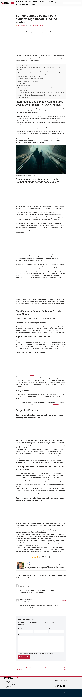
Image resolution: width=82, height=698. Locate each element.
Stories (32, 4)
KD (16, 11)
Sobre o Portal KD (8, 682)
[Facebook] (55, 686)
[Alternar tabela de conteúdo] (63, 65)
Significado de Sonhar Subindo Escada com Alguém (32, 74)
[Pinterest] (61, 686)
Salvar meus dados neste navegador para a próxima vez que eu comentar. (36, 653)
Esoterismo (50, 1)
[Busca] (79, 3)
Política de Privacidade (9, 684)
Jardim (45, 3)
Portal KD (56, 404)
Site (50, 628)
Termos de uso (7, 686)
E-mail (35, 628)
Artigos (18, 1)
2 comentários (35, 25)
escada (32, 375)
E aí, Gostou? (20, 83)
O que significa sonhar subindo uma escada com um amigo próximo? (41, 92)
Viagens (18, 4)
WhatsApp (25, 4)
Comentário (21, 634)
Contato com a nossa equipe (10, 687)
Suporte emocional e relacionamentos (30, 79)
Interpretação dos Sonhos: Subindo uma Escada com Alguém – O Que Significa (38, 68)
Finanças (26, 3)
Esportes (19, 3)
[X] (64, 686)
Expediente (7, 681)
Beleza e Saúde (27, 1)
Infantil (39, 3)
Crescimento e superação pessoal (29, 76)
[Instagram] (58, 686)
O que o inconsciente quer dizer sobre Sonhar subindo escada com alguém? (39, 72)
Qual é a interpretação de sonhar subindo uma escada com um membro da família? (39, 96)
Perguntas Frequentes (23, 85)
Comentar (63, 585)
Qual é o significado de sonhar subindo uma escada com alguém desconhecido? (39, 89)
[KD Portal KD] (7, 3)
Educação (42, 1)
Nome (20, 628)
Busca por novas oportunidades (28, 81)
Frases (33, 3)
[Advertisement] (41, 45)
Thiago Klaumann (21, 25)
